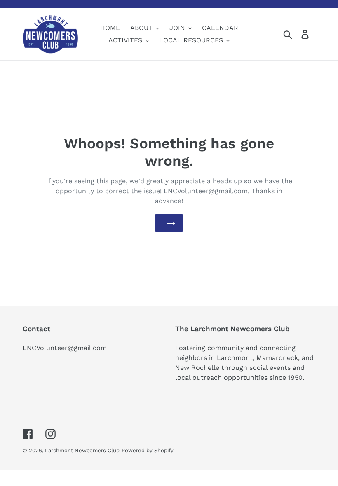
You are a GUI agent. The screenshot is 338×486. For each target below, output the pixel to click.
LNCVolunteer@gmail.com (65, 348)
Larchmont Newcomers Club (82, 450)
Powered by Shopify (148, 450)
